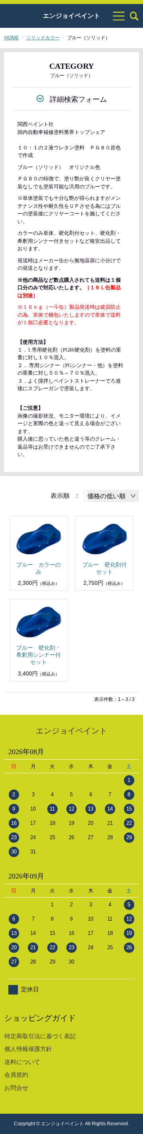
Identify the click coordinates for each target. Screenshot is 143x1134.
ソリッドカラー (43, 38)
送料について (22, 1062)
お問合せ (16, 1087)
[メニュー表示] (119, 16)
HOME (11, 38)
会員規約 (16, 1074)
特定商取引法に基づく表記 (40, 1036)
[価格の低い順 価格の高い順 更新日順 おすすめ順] (112, 496)
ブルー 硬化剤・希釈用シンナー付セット (38, 654)
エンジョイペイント (71, 16)
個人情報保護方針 (28, 1048)
